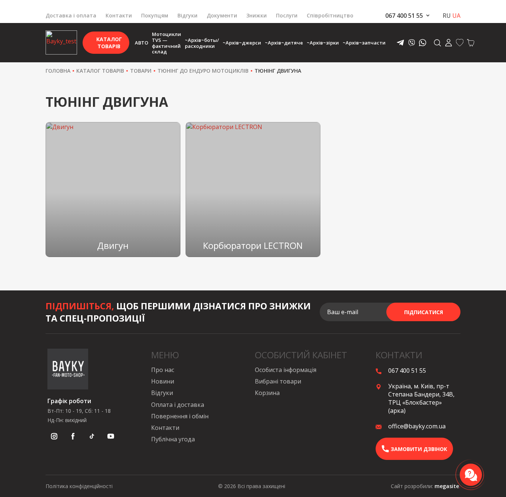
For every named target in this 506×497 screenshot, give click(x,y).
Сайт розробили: (425, 486)
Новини (162, 381)
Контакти (119, 15)
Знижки (256, 15)
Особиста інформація (285, 370)
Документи (222, 15)
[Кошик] (471, 42)
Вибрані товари (278, 381)
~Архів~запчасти (364, 42)
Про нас (162, 370)
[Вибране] (459, 42)
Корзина (267, 393)
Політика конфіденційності (79, 486)
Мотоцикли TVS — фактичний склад (166, 43)
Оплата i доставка (177, 405)
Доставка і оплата (71, 15)
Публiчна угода (173, 439)
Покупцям (154, 15)
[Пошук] (437, 44)
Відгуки (187, 15)
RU (447, 15)
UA (456, 15)
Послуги (286, 15)
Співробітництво (330, 15)
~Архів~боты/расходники (202, 43)
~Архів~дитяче (284, 42)
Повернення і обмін (180, 416)
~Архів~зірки (323, 42)
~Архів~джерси (242, 42)
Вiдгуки (162, 393)
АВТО (141, 42)
